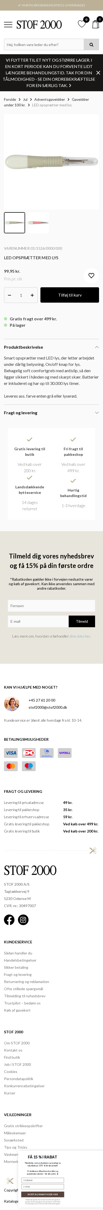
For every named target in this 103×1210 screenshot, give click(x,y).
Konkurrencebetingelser (24, 1086)
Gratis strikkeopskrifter (23, 1125)
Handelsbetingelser (20, 960)
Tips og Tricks (15, 1147)
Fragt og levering (18, 974)
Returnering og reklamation (26, 981)
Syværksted (14, 1140)
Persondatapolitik (18, 1078)
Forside (10, 99)
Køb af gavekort (17, 1010)
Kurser (9, 1093)
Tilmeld (82, 621)
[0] (95, 24)
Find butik (12, 1057)
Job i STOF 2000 (17, 1064)
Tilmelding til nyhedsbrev (24, 996)
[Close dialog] (98, 1154)
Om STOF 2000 (17, 1043)
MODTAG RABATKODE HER (28, 1194)
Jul (25, 99)
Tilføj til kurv (70, 294)
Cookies (10, 1071)
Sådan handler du (18, 953)
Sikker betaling (16, 967)
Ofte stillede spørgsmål (23, 988)
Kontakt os (13, 1050)
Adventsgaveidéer (49, 99)
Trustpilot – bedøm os (22, 1003)
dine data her (80, 636)
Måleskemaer (15, 1133)
